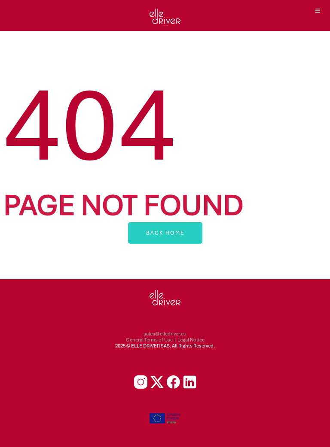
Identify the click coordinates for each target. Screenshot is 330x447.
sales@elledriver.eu (165, 334)
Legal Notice (191, 340)
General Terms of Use (149, 340)
